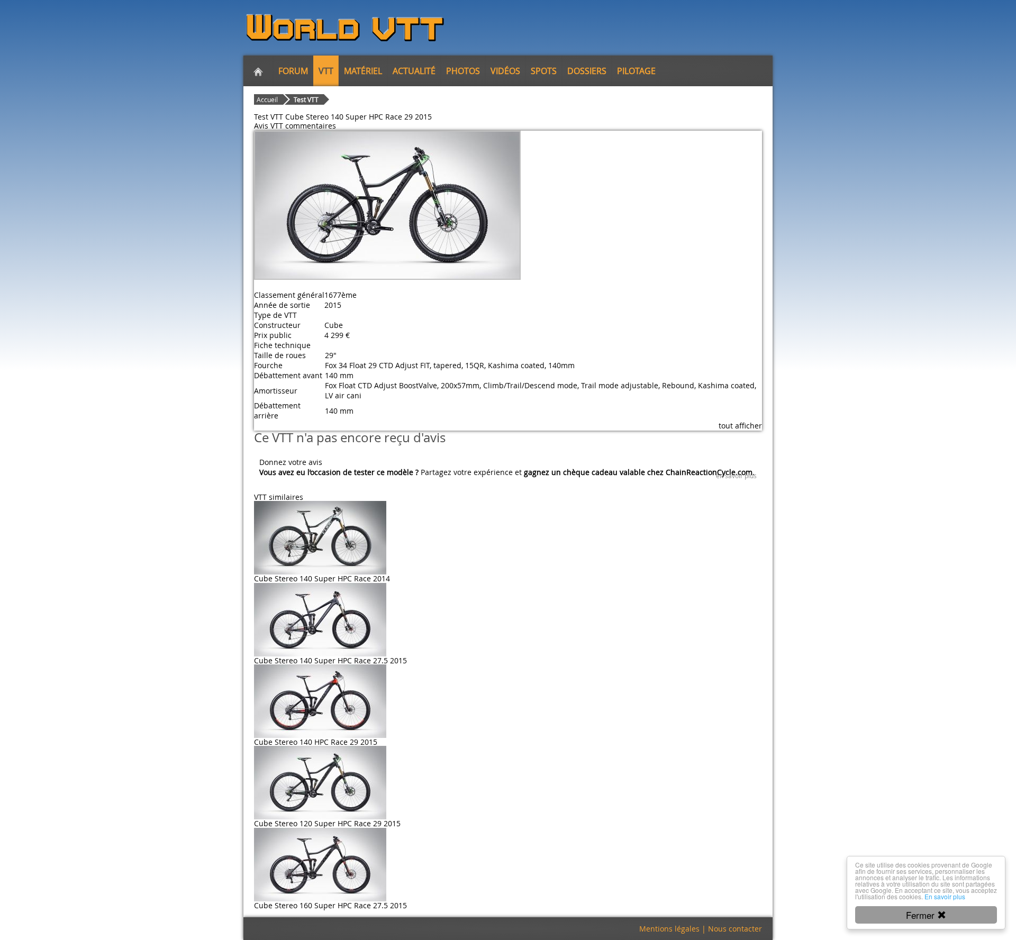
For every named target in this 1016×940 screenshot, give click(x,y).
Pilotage (636, 71)
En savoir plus (944, 896)
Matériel (363, 71)
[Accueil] (258, 71)
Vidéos (505, 71)
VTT (326, 71)
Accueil (267, 99)
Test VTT (306, 99)
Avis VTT (268, 126)
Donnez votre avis (290, 462)
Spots (544, 71)
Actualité (414, 71)
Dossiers (586, 71)
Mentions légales (669, 929)
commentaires (310, 126)
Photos (463, 71)
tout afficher (740, 426)
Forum (293, 71)
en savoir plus (736, 475)
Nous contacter (735, 929)
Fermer (921, 914)
